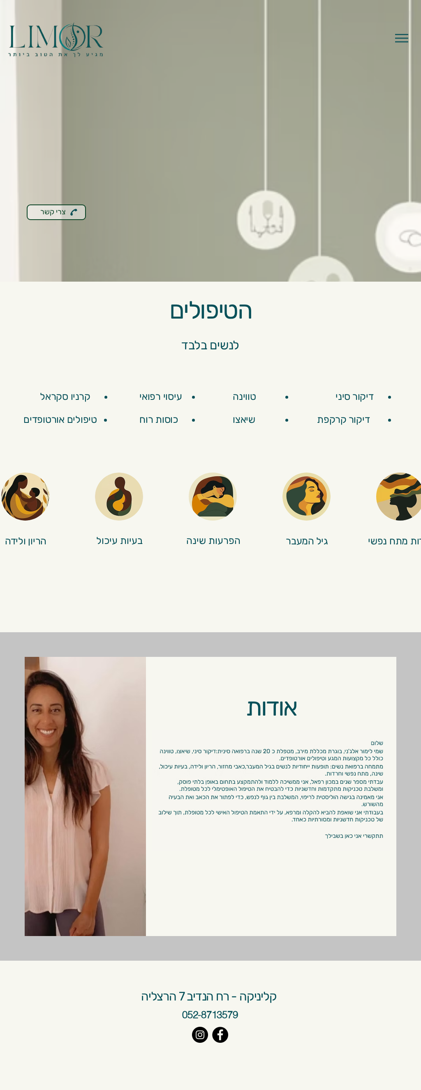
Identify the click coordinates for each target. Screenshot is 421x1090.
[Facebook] (220, 1035)
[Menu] (401, 37)
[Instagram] (200, 1035)
